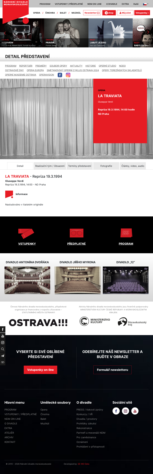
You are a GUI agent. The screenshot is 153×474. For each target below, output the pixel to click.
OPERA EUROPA (35, 70)
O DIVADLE (10, 423)
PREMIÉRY (41, 65)
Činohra (44, 414)
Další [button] (136, 4)
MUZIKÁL (76, 13)
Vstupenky (141, 12)
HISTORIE (90, 65)
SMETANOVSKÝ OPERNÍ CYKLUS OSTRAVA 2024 (73, 70)
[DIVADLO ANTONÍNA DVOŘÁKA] (27, 280)
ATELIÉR (9, 432)
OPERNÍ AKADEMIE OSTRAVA (20, 74)
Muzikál (44, 423)
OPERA (36, 13)
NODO (122, 65)
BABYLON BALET (98, 45)
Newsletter (91, 12)
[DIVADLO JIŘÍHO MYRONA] (77, 280)
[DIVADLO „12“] (126, 280)
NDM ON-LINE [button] (94, 4)
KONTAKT (9, 441)
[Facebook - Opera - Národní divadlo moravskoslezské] (60, 75)
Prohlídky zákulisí (86, 423)
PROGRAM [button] (45, 4)
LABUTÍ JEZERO (54, 42)
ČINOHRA (50, 13)
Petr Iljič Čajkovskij (53, 45)
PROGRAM (10, 65)
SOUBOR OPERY (58, 65)
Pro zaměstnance (86, 437)
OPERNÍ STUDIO (107, 65)
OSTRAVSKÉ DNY (14, 70)
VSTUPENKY (27, 243)
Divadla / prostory (86, 418)
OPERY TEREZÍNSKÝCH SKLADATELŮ (122, 70)
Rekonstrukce (84, 428)
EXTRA (8, 428)
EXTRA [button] (125, 4)
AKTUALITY (76, 65)
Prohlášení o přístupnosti (90, 446)
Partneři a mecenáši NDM (90, 432)
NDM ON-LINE (12, 418)
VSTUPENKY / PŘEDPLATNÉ (20, 414)
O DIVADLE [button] (111, 4)
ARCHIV (8, 437)
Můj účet (126, 12)
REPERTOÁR (25, 65)
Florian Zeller (6, 45)
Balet (43, 418)
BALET (63, 13)
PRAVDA (5, 42)
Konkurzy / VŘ (84, 414)
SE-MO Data (83, 464)
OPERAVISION (46, 74)
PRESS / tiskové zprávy (89, 409)
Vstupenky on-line (40, 370)
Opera (43, 409)
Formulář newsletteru (112, 370)
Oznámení (82, 441)
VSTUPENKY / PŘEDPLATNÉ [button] (69, 4)
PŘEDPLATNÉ (76, 243)
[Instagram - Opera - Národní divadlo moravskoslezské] (68, 75)
